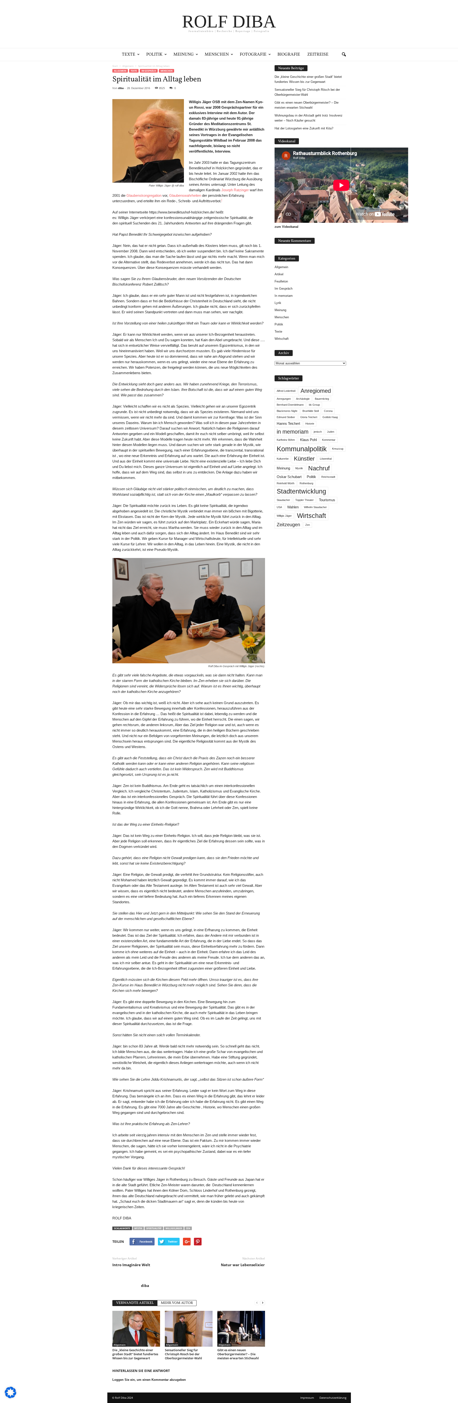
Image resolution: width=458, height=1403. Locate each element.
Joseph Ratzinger (235, 190)
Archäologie (303, 398)
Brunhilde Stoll (310, 410)
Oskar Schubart (289, 477)
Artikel (279, 274)
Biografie (288, 55)
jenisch (318, 431)
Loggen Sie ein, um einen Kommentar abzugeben (149, 1380)
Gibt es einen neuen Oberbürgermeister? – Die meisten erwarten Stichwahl (238, 1354)
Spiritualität (153, 1228)
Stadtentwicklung (301, 491)
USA (279, 507)
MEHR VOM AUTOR (177, 1303)
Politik (154, 55)
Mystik (138, 1228)
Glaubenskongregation (143, 195)
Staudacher (283, 500)
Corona (328, 410)
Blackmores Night (287, 410)
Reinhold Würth (285, 483)
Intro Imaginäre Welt (131, 1264)
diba (121, 88)
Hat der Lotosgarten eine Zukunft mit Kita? (304, 128)
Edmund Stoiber (286, 417)
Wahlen (293, 507)
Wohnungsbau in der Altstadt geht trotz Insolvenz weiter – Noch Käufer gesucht (309, 118)
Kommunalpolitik (302, 449)
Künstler (304, 458)
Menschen (217, 55)
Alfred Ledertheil (286, 390)
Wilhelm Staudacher (315, 507)
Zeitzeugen (288, 524)
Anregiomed (316, 391)
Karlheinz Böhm (286, 439)
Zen (188, 1228)
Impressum (307, 1397)
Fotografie (253, 55)
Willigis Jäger (174, 1228)
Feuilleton (281, 281)
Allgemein (120, 70)
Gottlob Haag (330, 417)
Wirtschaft (282, 338)
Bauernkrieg (322, 398)
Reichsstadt (328, 476)
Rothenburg (306, 483)
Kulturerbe (283, 458)
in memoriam (292, 432)
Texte (128, 55)
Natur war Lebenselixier (243, 1264)
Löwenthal (326, 458)
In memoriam (284, 296)
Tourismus (327, 500)
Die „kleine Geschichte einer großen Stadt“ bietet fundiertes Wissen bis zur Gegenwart (135, 1354)
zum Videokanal (286, 227)
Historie (309, 423)
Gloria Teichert (308, 417)
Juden (330, 431)
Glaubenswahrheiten (185, 195)
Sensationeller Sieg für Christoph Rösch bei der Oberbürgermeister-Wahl (183, 1354)
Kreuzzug (337, 448)
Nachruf (319, 468)
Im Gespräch (148, 70)
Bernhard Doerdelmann (290, 404)
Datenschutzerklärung (332, 1397)
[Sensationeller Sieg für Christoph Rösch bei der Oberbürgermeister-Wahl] (189, 1329)
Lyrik (278, 303)
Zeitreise (317, 55)
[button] (343, 54)
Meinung (183, 55)
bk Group (314, 404)
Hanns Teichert (288, 423)
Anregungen (284, 398)
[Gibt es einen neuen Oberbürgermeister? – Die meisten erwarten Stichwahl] (241, 1329)
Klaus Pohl (308, 440)
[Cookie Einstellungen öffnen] (10, 1397)
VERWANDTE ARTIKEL (135, 1303)
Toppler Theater (304, 500)
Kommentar (328, 439)
